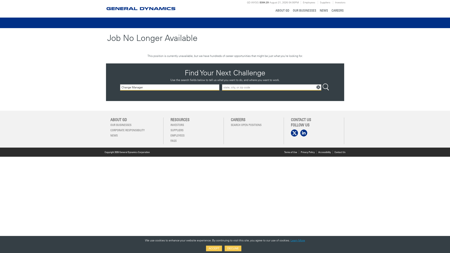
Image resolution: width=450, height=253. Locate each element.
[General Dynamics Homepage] (141, 6)
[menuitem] (282, 11)
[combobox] (271, 87)
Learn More (298, 240)
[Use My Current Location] (318, 87)
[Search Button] (325, 87)
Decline (233, 248)
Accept (214, 248)
